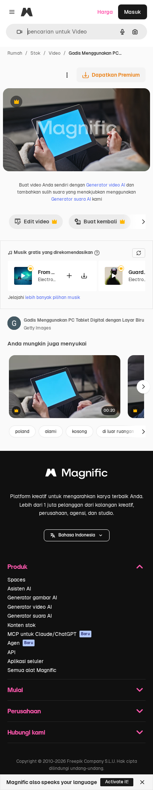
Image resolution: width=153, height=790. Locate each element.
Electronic (48, 280)
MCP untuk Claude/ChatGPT (48, 634)
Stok (35, 53)
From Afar (47, 272)
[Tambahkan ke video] (69, 275)
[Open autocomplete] (16, 32)
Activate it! (116, 782)
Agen (20, 643)
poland (22, 431)
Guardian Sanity (137, 272)
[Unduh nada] (84, 275)
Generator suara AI (71, 199)
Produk (17, 566)
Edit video (31, 223)
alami (50, 431)
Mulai (15, 690)
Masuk (132, 12)
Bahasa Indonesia (76, 535)
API (11, 652)
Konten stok (21, 625)
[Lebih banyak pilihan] (66, 74)
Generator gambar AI (32, 597)
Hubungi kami (26, 732)
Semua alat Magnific (31, 670)
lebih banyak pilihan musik (52, 297)
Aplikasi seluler (25, 661)
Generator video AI (105, 185)
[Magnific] (76, 474)
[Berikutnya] (143, 221)
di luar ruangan (118, 431)
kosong (79, 431)
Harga (105, 12)
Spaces (16, 579)
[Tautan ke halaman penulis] (14, 324)
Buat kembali (95, 223)
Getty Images (37, 328)
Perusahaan (24, 711)
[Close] (142, 782)
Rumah (14, 53)
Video (55, 53)
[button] (77, 535)
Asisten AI (19, 588)
